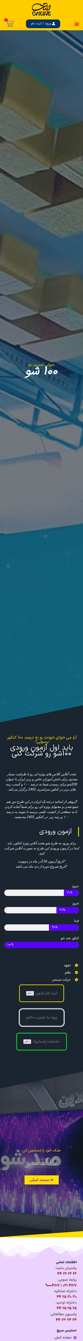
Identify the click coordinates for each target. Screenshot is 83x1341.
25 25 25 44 (67, 1308)
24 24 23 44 (66, 1320)
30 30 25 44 (67, 1296)
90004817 (53, 1285)
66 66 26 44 (67, 1273)
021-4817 (70, 1285)
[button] (76, 23)
